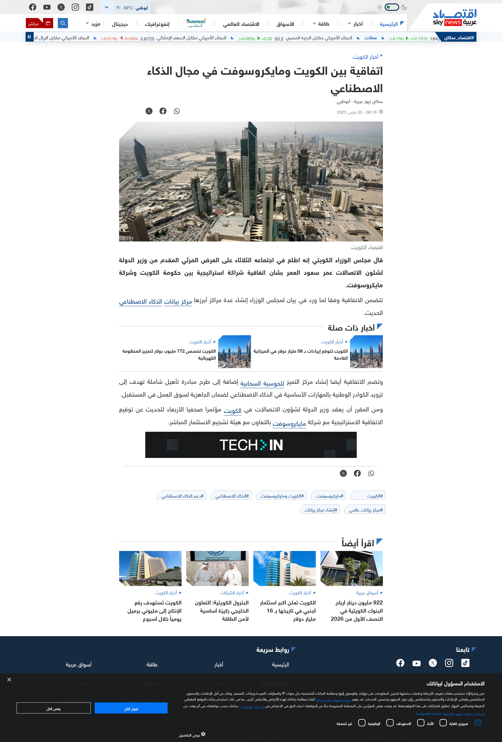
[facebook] (400, 665)
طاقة (152, 663)
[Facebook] (33, 7)
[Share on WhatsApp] (177, 111)
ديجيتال (120, 23)
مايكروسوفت (289, 422)
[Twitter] (61, 7)
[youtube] (417, 664)
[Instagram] (75, 7)
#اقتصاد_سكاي (459, 37)
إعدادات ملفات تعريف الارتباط (464, 713)
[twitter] (433, 665)
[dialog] (251, 708)
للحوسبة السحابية (262, 382)
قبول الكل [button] (131, 708)
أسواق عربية (79, 663)
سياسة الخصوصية (428, 713)
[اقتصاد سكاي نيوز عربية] (441, 17)
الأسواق (285, 23)
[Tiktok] (90, 7)
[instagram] (449, 665)
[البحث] (63, 23)
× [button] (9, 680)
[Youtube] (47, 7)
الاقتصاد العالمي (241, 23)
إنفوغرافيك (157, 23)
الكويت (232, 409)
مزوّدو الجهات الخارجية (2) (333, 699)
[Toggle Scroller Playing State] (30, 37)
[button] (125, 7)
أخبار (218, 663)
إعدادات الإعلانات (252, 706)
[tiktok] (465, 665)
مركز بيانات (178, 300)
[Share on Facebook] (163, 111)
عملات (393, 36)
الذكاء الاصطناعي (140, 300)
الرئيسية (389, 23)
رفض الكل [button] (53, 708)
